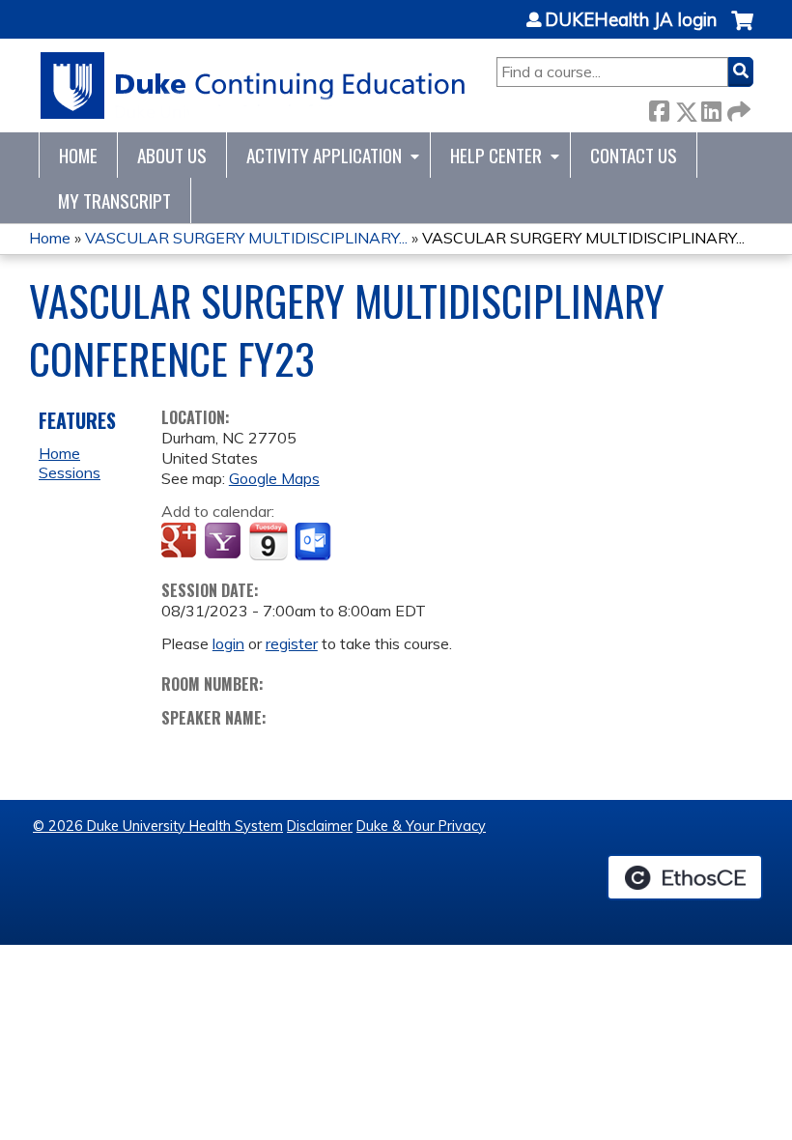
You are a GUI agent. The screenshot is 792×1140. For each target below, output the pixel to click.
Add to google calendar (181, 542)
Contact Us (633, 155)
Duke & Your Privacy (421, 826)
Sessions (69, 472)
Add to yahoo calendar (224, 542)
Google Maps (274, 478)
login (228, 643)
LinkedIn (711, 108)
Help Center (496, 155)
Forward (737, 108)
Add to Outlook (314, 542)
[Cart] (742, 30)
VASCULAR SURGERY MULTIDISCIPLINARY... (246, 237)
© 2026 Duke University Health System (158, 826)
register (292, 643)
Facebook (658, 108)
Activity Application (324, 155)
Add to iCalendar (268, 541)
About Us (172, 155)
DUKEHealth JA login (631, 20)
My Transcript (114, 200)
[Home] (253, 85)
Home (78, 155)
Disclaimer (320, 826)
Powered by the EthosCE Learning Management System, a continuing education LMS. (685, 877)
